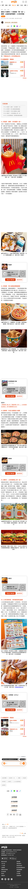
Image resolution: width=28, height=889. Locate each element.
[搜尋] (23, 2)
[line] (9, 879)
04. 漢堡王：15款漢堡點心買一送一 (13, 113)
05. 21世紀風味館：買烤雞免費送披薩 (13, 115)
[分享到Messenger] (17, 26)
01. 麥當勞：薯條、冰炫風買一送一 (13, 107)
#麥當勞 (24, 778)
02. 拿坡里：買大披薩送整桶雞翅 (12, 109)
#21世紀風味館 (17, 781)
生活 (21, 5)
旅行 (10, 5)
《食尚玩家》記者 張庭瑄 (10, 22)
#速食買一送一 (12, 778)
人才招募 (3, 865)
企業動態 (3, 867)
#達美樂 (4, 785)
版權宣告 (3, 875)
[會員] (26, 2)
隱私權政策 (19, 863)
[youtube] (5, 879)
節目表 (2, 873)
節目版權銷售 (19, 869)
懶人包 (14, 5)
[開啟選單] (2, 2)
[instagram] (12, 879)
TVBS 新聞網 (16, 887)
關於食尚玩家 (4, 861)
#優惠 (19, 778)
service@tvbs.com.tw (10, 853)
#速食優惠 (4, 778)
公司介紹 (3, 863)
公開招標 (18, 871)
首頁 (2, 9)
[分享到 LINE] (14, 26)
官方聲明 (18, 873)
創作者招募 (3, 871)
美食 (6, 5)
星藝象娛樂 (19, 875)
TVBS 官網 (11, 887)
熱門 (3, 5)
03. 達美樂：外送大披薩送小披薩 (12, 111)
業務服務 (18, 861)
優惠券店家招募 (4, 869)
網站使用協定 (19, 865)
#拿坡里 (4, 781)
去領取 (22, 67)
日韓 (25, 5)
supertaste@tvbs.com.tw (11, 851)
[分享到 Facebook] (11, 26)
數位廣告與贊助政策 (21, 867)
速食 (8, 9)
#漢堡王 (9, 781)
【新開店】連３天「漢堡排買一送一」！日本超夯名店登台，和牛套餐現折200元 (14, 405)
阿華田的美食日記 (19, 687)
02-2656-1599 (11, 855)
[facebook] (2, 879)
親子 (18, 5)
